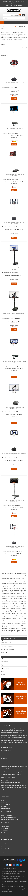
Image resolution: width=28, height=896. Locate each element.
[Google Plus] (10, 864)
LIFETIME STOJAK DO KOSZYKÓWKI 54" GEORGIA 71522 (14, 408)
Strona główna (10, 26)
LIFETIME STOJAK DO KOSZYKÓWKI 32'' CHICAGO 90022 (14, 83)
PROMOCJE (4, 652)
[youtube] (21, 864)
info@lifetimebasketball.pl (14, 3)
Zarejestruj (20, 5)
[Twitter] (7, 864)
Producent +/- (3, 46)
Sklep (16, 26)
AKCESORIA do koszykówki (7, 649)
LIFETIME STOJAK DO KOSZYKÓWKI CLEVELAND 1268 (14, 129)
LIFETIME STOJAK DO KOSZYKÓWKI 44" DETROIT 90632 (14, 501)
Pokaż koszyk (23, 15)
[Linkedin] (17, 864)
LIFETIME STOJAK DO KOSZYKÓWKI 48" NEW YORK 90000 (14, 268)
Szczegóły (14, 98)
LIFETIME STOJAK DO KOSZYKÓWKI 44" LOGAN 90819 (14, 454)
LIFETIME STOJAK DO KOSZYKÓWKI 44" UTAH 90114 (14, 362)
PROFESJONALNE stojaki (7, 646)
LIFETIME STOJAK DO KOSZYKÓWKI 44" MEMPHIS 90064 (14, 175)
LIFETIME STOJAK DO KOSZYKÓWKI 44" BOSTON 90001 (14, 223)
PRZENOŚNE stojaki (6, 642)
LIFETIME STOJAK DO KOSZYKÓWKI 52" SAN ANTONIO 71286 (14, 314)
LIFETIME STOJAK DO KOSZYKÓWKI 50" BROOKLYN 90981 (14, 547)
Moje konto (15, 5)
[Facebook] (14, 864)
